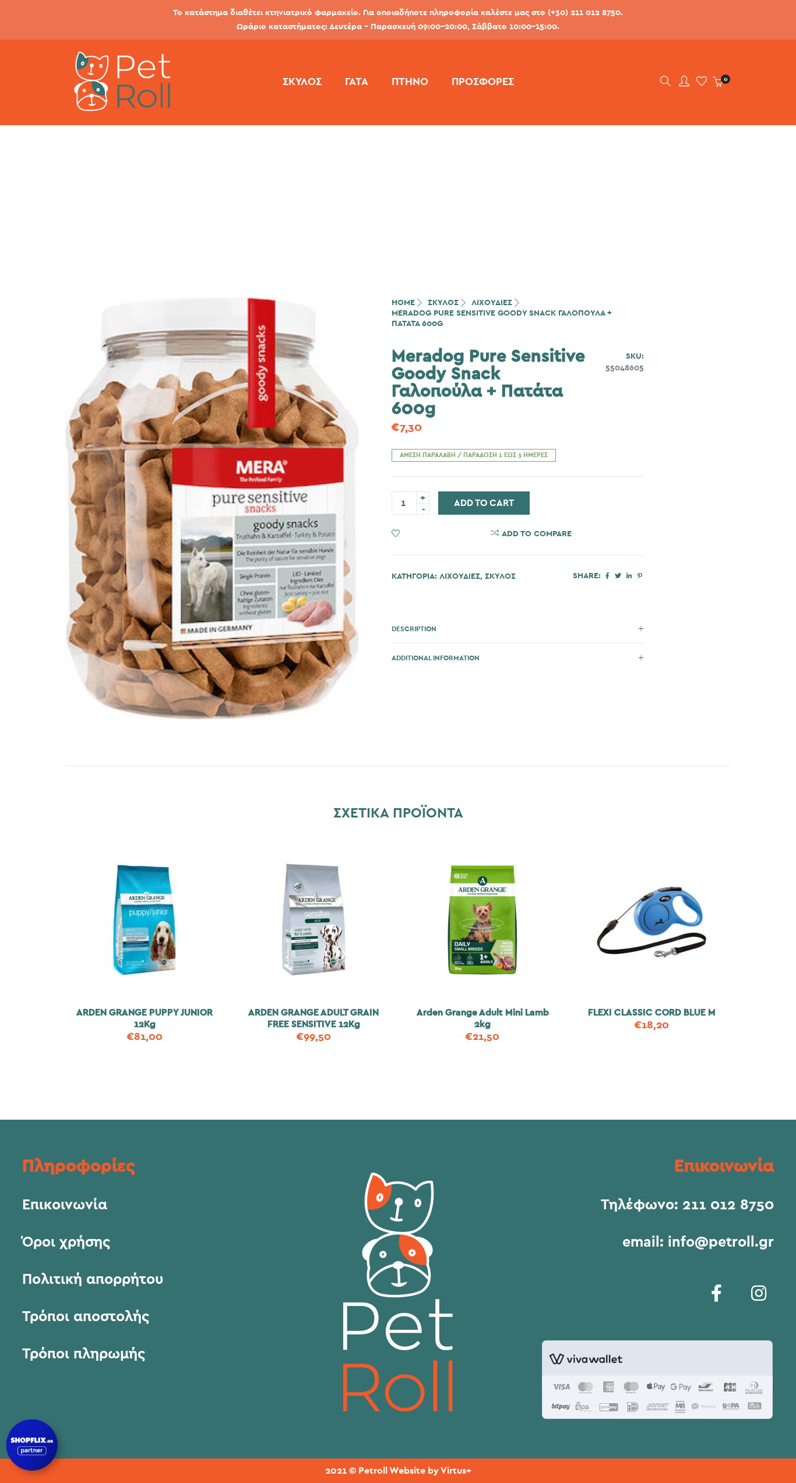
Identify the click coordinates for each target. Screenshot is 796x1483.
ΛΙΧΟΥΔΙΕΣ (491, 303)
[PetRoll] (118, 106)
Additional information (436, 657)
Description (414, 628)
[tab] (518, 628)
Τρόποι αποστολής (85, 1317)
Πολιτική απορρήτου (92, 1279)
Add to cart (484, 503)
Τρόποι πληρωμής (83, 1354)
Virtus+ (456, 1470)
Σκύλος (443, 303)
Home (403, 303)
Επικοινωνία (64, 1205)
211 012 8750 (728, 1205)
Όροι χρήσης (66, 1242)
